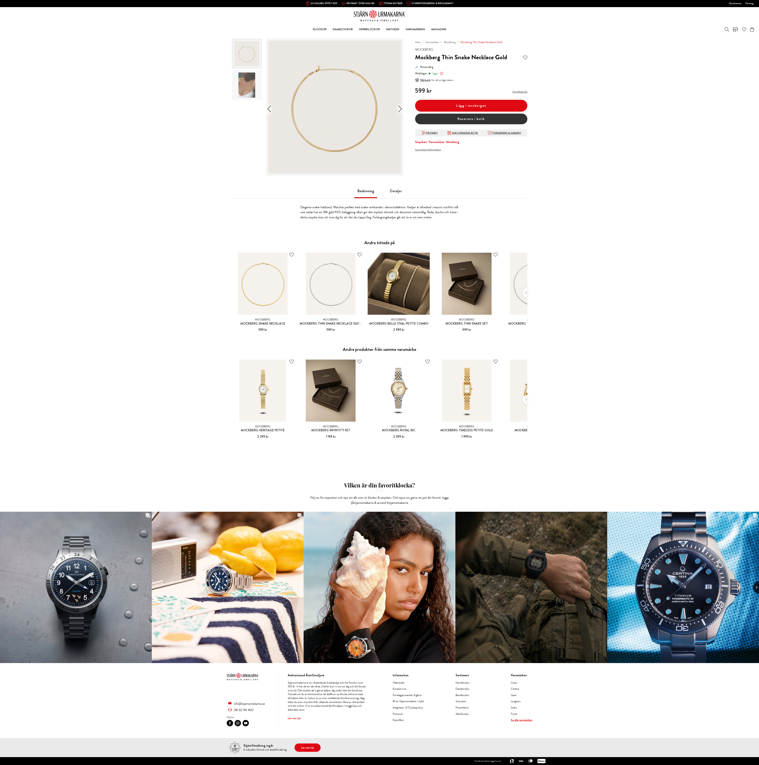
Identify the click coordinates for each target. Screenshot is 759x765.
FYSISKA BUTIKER (393, 3)
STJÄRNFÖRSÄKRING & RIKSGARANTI (432, 3)
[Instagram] (238, 723)
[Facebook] (230, 723)
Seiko (514, 707)
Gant (513, 695)
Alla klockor (462, 714)
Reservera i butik (471, 119)
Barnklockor (462, 695)
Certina (515, 689)
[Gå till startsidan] (379, 15)
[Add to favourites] (525, 57)
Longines (515, 701)
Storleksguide (519, 92)
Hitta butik (398, 683)
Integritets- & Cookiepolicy (408, 707)
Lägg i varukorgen (471, 105)
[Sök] (727, 29)
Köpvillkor (398, 720)
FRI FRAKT (432, 133)
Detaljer (396, 191)
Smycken (421, 142)
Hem (418, 42)
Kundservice (735, 3)
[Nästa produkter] (524, 293)
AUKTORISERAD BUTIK (465, 133)
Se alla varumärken (521, 720)
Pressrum (398, 714)
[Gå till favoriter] (744, 29)
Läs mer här (294, 718)
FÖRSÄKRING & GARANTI (506, 133)
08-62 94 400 (244, 710)
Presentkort (462, 707)
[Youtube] (246, 723)
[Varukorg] (752, 29)
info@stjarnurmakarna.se (249, 703)
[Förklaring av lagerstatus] (441, 73)
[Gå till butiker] (735, 29)
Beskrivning (365, 191)
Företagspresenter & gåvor (407, 695)
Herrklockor (462, 683)
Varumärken (432, 42)
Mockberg (450, 42)
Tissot (514, 714)
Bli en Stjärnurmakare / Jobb (408, 701)
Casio (514, 683)
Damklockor (462, 689)
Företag (750, 3)
